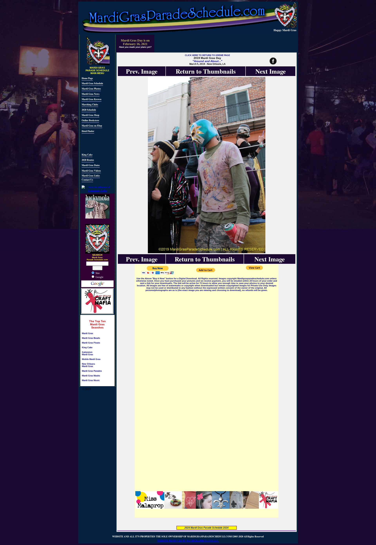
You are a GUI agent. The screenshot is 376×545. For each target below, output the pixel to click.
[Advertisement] (93, 143)
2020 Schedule (89, 109)
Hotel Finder (88, 131)
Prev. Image (141, 71)
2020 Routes (88, 160)
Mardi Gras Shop (90, 115)
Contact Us (87, 179)
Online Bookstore (90, 120)
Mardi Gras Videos (91, 170)
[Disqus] (206, 341)
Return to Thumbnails (206, 71)
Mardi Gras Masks (91, 375)
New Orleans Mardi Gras (88, 365)
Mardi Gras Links (91, 175)
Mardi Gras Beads (91, 338)
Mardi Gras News (90, 94)
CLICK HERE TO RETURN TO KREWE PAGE (207, 55)
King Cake (87, 154)
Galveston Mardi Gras (87, 353)
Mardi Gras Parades (92, 371)
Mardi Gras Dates (91, 165)
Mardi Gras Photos (91, 88)
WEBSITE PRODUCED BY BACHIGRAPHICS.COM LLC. (188, 540)
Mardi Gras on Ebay (92, 125)
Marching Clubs (90, 104)
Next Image (270, 71)
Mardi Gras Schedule (92, 83)
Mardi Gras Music (91, 380)
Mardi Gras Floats (91, 343)
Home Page (87, 78)
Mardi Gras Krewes (91, 99)
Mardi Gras (87, 333)
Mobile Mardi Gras (91, 359)
